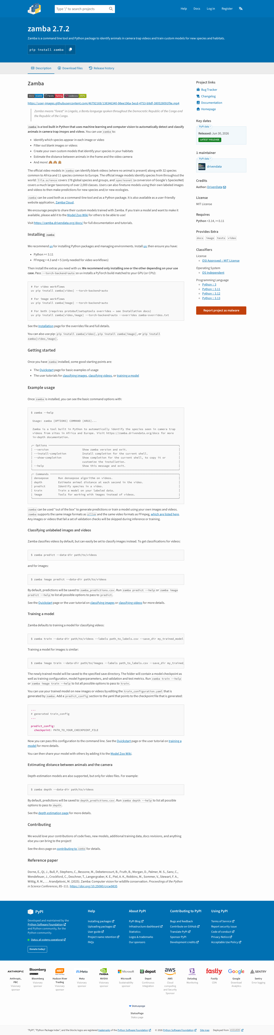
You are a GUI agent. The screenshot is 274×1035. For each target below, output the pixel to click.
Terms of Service (221, 921)
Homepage (208, 109)
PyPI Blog (134, 921)
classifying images (75, 375)
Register (227, 8)
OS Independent (213, 272)
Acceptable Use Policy (224, 942)
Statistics (134, 932)
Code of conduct (221, 932)
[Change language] (241, 8)
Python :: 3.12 (211, 293)
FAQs (91, 942)
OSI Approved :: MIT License (220, 260)
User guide (94, 932)
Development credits (183, 942)
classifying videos (100, 375)
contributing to (71, 849)
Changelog (208, 96)
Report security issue (224, 926)
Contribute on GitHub (183, 926)
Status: (47, 939)
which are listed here (165, 514)
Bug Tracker (209, 89)
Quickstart (47, 370)
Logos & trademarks (141, 937)
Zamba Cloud (65, 202)
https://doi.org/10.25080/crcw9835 (93, 886)
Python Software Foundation (45, 924)
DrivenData (214, 187)
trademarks (104, 1030)
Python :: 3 (209, 284)
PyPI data (204, 126)
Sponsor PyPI (178, 937)
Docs (197, 8)
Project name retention (102, 937)
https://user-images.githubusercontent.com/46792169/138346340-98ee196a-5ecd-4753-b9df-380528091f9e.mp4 (103, 103)
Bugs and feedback (181, 921)
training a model (128, 375)
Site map (204, 1030)
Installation (46, 326)
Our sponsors (137, 942)
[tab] (41, 68)
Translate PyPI (178, 932)
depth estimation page (53, 813)
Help (184, 8)
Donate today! (37, 949)
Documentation (211, 103)
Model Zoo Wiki (77, 215)
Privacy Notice (220, 937)
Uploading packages (100, 926)
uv (51, 246)
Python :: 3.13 (211, 298)
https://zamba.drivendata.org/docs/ (58, 223)
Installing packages (99, 921)
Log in (211, 8)
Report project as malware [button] (221, 310)
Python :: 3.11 (211, 289)
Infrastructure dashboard (144, 926)
